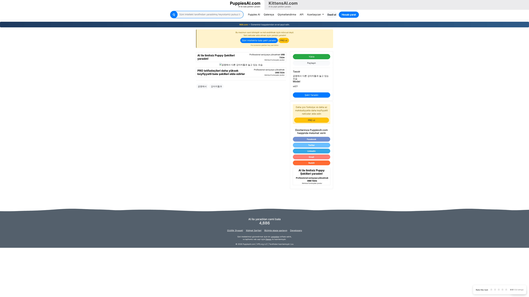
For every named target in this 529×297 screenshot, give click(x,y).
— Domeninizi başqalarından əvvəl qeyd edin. (264, 24)
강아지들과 (216, 86)
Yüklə (311, 56)
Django (268, 239)
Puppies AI (254, 14)
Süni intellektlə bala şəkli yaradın (259, 40)
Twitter (311, 145)
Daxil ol (331, 14)
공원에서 (202, 86)
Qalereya (269, 14)
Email (311, 157)
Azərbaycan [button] (314, 14)
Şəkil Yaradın (311, 95)
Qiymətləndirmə (287, 14)
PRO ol (283, 40)
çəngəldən (275, 237)
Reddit (311, 163)
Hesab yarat (349, 14)
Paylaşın (311, 63)
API (301, 14)
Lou (291, 244)
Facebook (311, 139)
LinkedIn (311, 151)
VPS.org (260, 244)
